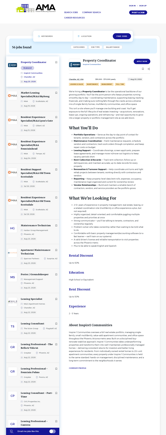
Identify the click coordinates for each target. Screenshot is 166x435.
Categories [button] (79, 47)
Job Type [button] (95, 47)
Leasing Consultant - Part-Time (37, 395)
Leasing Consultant (32, 323)
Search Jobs (71, 12)
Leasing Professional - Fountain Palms (34, 370)
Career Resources (74, 18)
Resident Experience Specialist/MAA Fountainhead (33, 145)
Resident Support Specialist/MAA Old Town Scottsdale (36, 173)
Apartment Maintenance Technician (35, 252)
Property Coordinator (33, 62)
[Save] (56, 62)
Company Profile (77, 368)
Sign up (143, 6)
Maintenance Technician (36, 225)
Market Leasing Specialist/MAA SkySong (35, 94)
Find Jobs (122, 36)
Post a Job (138, 12)
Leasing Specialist (31, 299)
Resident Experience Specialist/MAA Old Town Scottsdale (36, 201)
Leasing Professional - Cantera (34, 423)
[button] (148, 69)
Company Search (91, 12)
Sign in (132, 6)
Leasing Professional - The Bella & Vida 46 (37, 346)
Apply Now (142, 61)
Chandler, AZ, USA (76, 79)
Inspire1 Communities (92, 64)
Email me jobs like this (28, 431)
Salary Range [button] (113, 47)
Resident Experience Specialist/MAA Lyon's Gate (37, 119)
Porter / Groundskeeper (34, 274)
